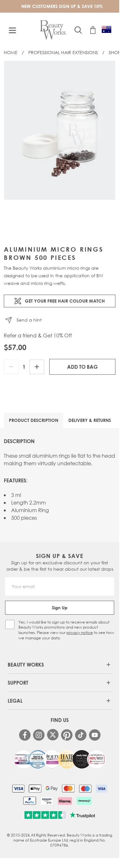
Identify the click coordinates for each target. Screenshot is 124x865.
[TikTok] (80, 735)
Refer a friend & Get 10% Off (38, 335)
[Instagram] (39, 735)
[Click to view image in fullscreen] (59, 130)
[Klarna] (64, 801)
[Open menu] (12, 30)
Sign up (59, 607)
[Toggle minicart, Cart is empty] (93, 30)
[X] (53, 735)
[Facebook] (25, 735)
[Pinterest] (66, 735)
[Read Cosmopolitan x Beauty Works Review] (60, 759)
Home (10, 52)
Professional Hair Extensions (63, 52)
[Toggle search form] (78, 30)
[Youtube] (94, 735)
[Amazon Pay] (46, 801)
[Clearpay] (84, 801)
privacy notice (79, 632)
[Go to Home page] (53, 30)
